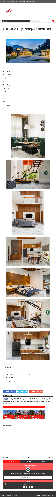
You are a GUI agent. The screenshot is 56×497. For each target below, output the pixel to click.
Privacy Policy (22, 1)
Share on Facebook (11, 391)
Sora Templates (43, 495)
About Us (9, 1)
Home (4, 1)
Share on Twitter (24, 391)
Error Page (34, 1)
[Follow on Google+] (29, 487)
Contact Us (28, 1)
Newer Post (5, 457)
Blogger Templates (50, 495)
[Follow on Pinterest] (32, 487)
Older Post (51, 457)
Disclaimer (14, 1)
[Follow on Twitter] (27, 487)
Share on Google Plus (37, 391)
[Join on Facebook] (24, 487)
